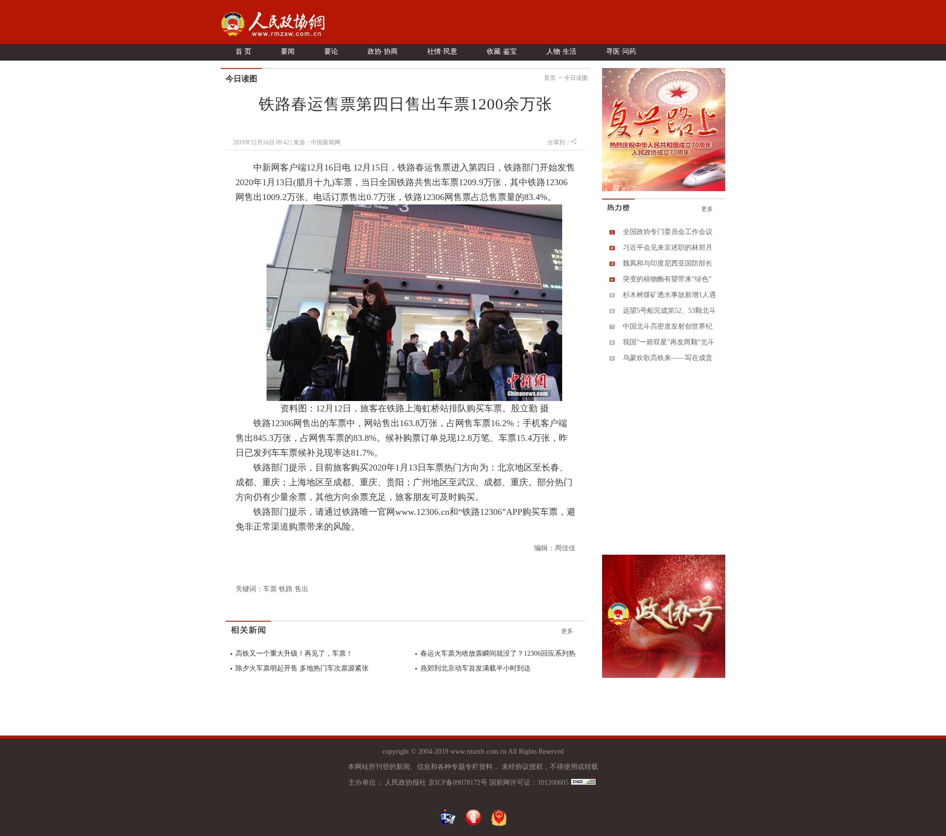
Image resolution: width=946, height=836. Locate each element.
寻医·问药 (621, 51)
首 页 (243, 51)
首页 (550, 77)
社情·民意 (442, 51)
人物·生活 (561, 51)
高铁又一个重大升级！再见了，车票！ (294, 653)
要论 (331, 51)
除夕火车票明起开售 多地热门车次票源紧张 (302, 668)
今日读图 (576, 77)
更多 (567, 631)
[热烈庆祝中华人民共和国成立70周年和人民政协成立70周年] (663, 189)
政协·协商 (383, 51)
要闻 (288, 51)
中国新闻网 (325, 142)
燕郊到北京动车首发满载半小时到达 (475, 668)
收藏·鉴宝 (502, 51)
